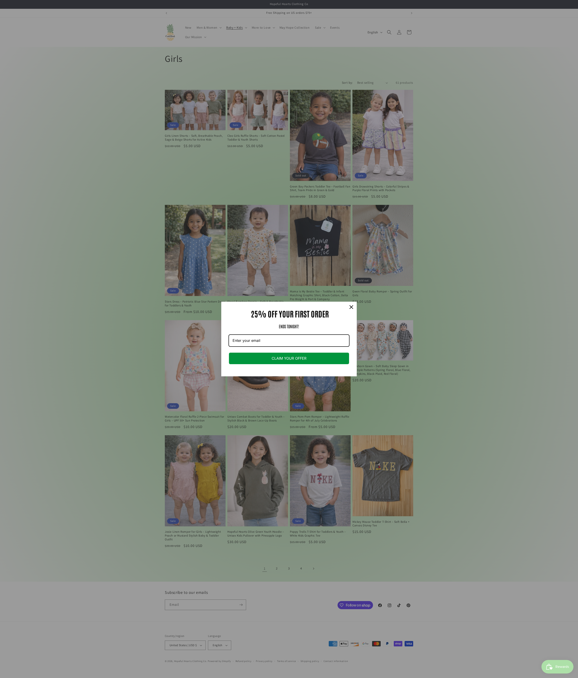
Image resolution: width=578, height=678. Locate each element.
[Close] (351, 307)
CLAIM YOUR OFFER (289, 358)
